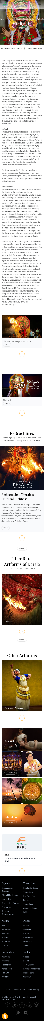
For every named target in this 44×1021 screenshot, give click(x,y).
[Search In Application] (35, 4)
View (6, 345)
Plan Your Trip (29, 896)
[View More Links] (40, 4)
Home (2, 19)
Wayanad (27, 929)
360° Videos (28, 964)
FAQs (25, 912)
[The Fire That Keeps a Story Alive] (22, 337)
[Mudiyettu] (22, 396)
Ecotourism (6, 907)
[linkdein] (25, 1012)
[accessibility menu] (5, 1016)
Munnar (26, 925)
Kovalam (26, 933)
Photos (26, 960)
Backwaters (7, 929)
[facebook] (7, 1005)
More (4, 528)
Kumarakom (28, 937)
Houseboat (6, 964)
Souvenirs (27, 900)
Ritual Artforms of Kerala (25, 19)
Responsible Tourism (10, 903)
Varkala (26, 945)
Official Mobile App (10, 895)
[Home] (5, 4)
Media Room (28, 972)
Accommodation (30, 908)
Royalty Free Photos (31, 968)
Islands (5, 945)
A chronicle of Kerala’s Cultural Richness (17, 496)
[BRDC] (22, 843)
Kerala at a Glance (30, 888)
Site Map (27, 976)
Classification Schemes (7, 889)
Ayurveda (6, 956)
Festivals (5, 972)
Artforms (10, 19)
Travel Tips (28, 904)
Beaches (5, 933)
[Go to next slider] (22, 354)
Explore (21, 549)
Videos (26, 956)
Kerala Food (7, 968)
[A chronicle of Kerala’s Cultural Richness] (22, 468)
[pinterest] (18, 1012)
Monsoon (5, 960)
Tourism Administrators (8, 912)
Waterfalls (6, 941)
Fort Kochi (27, 941)
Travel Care (28, 892)
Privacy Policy (33, 989)
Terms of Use (19, 989)
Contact (8, 989)
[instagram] (29, 1005)
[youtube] (22, 1005)
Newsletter (6, 899)
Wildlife (5, 937)
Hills (4, 925)
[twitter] (14, 1005)
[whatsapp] (36, 1005)
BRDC (7, 855)
